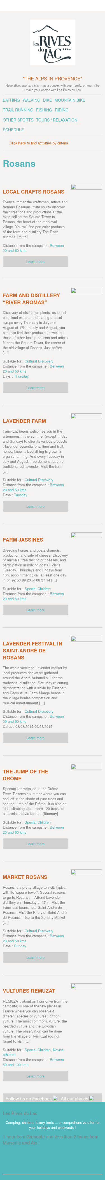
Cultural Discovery (39, 361)
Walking (31, 100)
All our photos (75, 1098)
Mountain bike (70, 100)
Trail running (18, 110)
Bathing (11, 100)
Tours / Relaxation (56, 120)
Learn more (35, 261)
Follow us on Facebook (29, 1098)
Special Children (38, 588)
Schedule (13, 129)
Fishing (44, 110)
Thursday (21, 376)
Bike (47, 100)
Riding (62, 110)
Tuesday (20, 494)
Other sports (18, 120)
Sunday (20, 945)
